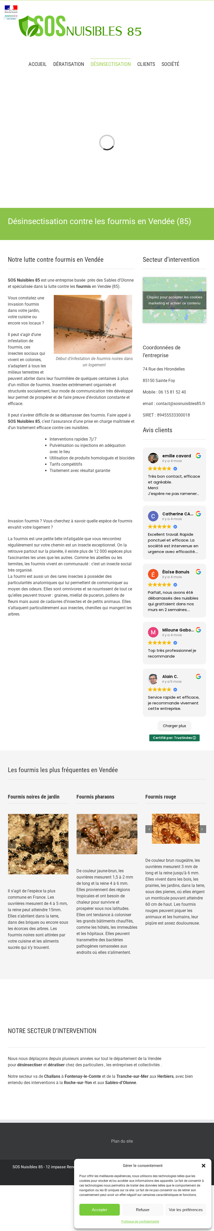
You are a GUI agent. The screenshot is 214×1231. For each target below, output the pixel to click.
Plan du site (122, 1141)
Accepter (99, 1209)
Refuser (143, 1209)
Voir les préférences (186, 1209)
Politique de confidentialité (140, 1221)
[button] (203, 1165)
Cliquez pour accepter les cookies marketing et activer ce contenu (174, 300)
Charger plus (174, 725)
